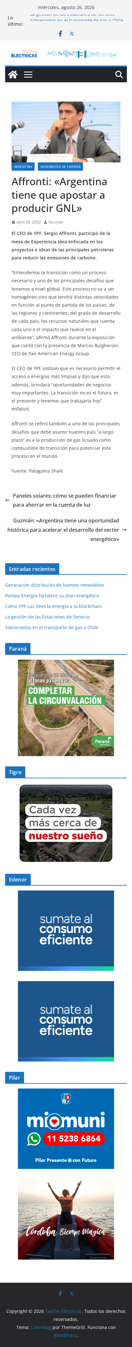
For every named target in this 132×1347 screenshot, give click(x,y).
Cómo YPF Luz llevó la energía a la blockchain (53, 606)
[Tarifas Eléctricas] (13, 74)
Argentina (23, 166)
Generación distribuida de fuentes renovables (54, 585)
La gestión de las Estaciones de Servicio (72, 17)
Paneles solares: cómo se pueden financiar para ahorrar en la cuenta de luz (64, 500)
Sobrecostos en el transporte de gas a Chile (51, 627)
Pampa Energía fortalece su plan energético (52, 595)
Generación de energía (60, 166)
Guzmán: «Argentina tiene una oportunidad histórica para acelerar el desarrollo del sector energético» (63, 530)
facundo (56, 222)
